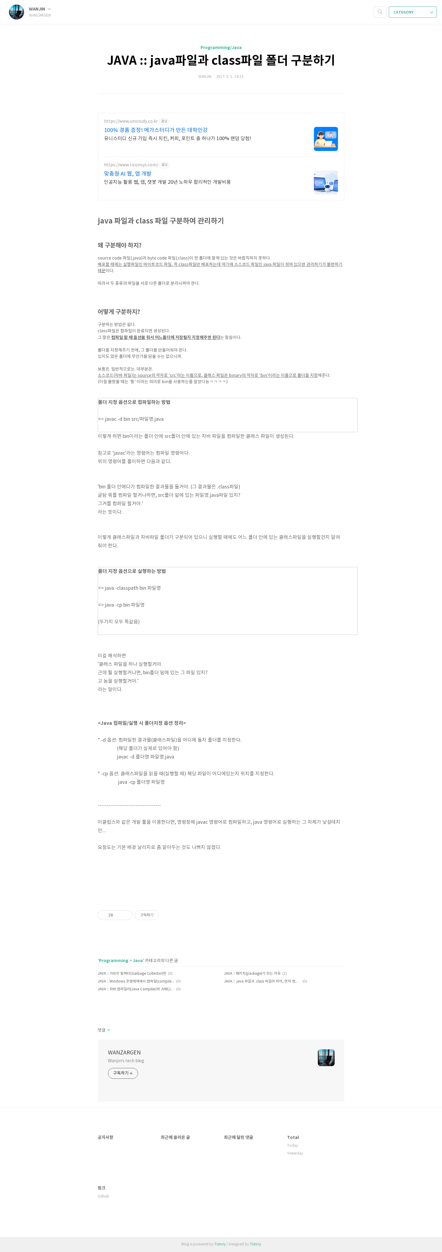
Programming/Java (221, 47)
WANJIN (37, 9)
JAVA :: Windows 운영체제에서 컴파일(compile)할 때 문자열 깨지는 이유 (136, 981)
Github (103, 1196)
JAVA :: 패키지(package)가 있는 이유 (252, 974)
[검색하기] (380, 12)
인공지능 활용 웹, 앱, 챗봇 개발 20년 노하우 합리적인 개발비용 (167, 182)
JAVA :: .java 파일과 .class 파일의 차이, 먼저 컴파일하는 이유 (262, 981)
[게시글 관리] (126, 915)
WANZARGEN (124, 1053)
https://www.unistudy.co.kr (131, 121)
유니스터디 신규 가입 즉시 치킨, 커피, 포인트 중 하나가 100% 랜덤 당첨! (177, 138)
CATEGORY (404, 12)
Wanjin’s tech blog (126, 1061)
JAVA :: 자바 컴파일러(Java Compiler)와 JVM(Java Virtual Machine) (136, 989)
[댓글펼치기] (108, 1030)
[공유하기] (118, 915)
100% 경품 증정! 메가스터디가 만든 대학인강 (156, 130)
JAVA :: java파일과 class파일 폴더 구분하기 (221, 61)
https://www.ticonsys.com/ (131, 165)
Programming (113, 960)
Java (138, 960)
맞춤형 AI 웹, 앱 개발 (128, 174)
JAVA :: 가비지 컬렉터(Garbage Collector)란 (132, 974)
